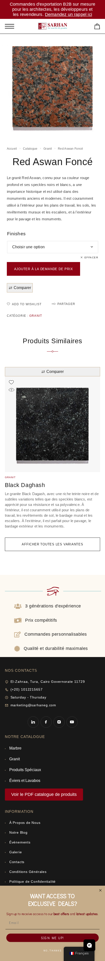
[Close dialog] (100, 890)
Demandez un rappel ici (68, 14)
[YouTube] (71, 721)
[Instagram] (58, 721)
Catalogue (30, 148)
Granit (47, 148)
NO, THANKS (52, 950)
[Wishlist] (11, 382)
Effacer (91, 257)
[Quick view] (11, 390)
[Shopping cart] (97, 27)
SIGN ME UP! (52, 937)
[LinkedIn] (33, 721)
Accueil (12, 148)
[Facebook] (46, 721)
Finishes (16, 233)
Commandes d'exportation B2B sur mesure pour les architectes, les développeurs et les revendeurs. (52, 9)
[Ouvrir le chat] (89, 945)
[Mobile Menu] (9, 26)
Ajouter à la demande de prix (43, 269)
